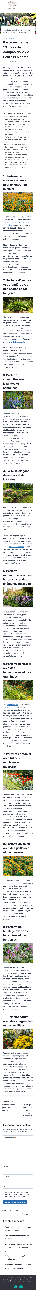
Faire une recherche (10, 1211)
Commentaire (10, 1138)
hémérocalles (12, 705)
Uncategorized (8, 38)
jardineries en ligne (16, 547)
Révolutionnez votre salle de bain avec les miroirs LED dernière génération (18, 1247)
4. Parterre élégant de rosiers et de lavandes (17, 133)
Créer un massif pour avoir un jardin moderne (8, 1105)
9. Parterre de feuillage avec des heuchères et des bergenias (17, 161)
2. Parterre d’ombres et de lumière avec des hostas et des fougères (17, 123)
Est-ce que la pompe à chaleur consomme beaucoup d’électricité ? (27, 1108)
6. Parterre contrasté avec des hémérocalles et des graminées (16, 145)
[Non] (33, 1283)
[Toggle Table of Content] (28, 113)
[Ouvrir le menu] (32, 4)
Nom (6, 1167)
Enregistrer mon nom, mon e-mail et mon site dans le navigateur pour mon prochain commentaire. (18, 1194)
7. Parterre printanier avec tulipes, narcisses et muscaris (17, 151)
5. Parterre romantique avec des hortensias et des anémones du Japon (17, 139)
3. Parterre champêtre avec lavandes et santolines (15, 128)
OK (16, 1287)
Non (21, 1287)
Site (5, 1187)
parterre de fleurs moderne (17, 342)
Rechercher (27, 1214)
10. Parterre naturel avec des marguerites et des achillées (16, 166)
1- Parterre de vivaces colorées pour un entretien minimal (16, 118)
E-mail (7, 1177)
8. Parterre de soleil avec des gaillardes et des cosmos (16, 156)
